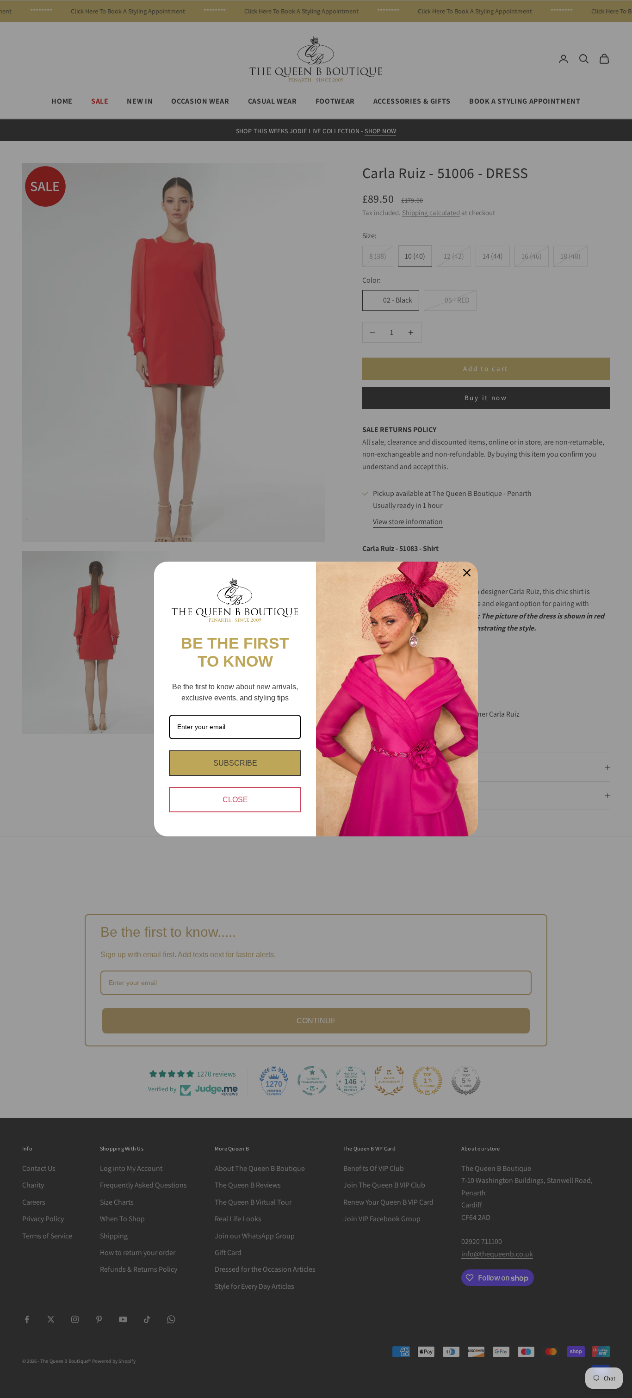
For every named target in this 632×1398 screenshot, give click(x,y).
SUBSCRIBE (235, 763)
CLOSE (235, 800)
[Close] (467, 573)
